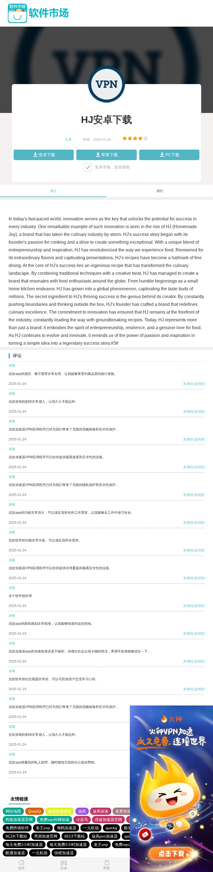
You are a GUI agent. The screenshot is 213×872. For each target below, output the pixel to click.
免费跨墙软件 (17, 828)
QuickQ (34, 811)
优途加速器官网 (108, 819)
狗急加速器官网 (19, 819)
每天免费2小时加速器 (24, 844)
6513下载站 (74, 836)
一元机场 (91, 828)
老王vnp (43, 828)
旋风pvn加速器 (105, 836)
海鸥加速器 (66, 828)
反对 (197, 384)
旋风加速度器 (59, 811)
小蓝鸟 (82, 819)
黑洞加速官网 (45, 836)
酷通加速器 (15, 853)
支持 (186, 384)
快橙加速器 (64, 853)
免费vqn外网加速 (54, 819)
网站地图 (13, 811)
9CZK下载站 (16, 836)
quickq (111, 828)
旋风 (82, 811)
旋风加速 (100, 811)
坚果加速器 (125, 811)
